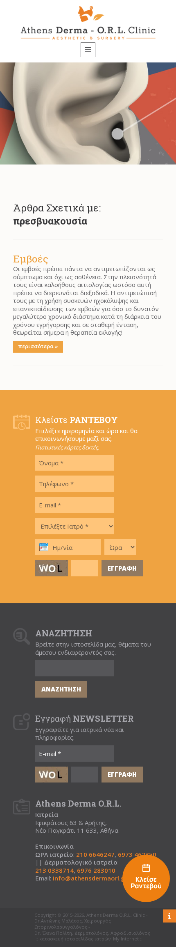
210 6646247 (95, 854)
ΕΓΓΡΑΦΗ (122, 568)
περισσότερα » (38, 346)
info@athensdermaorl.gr (90, 878)
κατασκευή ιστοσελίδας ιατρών (75, 939)
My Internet (126, 939)
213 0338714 (54, 870)
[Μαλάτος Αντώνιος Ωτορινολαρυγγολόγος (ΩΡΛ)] (146, 879)
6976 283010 (96, 870)
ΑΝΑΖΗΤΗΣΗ (61, 689)
